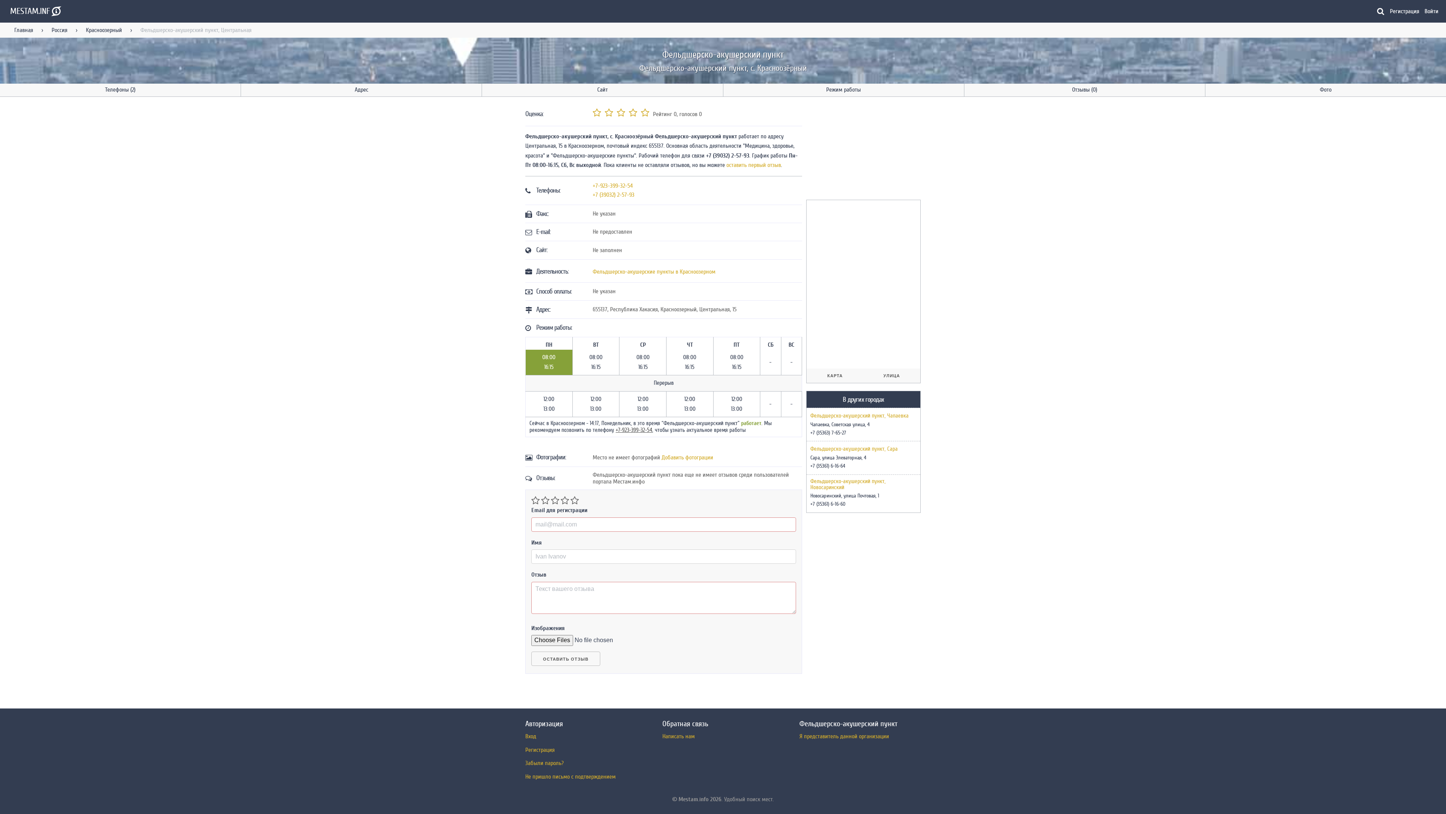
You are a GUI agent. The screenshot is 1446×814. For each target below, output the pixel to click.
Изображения (548, 628)
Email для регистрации (559, 510)
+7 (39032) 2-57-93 (614, 194)
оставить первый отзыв (753, 165)
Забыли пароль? (544, 763)
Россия (59, 30)
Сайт (602, 89)
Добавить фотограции (687, 457)
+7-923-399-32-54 (613, 185)
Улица (891, 375)
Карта (835, 375)
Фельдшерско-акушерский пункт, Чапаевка (859, 416)
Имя (536, 542)
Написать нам (678, 736)
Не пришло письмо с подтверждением (570, 776)
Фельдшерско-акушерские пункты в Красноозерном (654, 271)
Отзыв (538, 574)
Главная (23, 30)
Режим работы (843, 89)
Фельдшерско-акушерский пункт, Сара (854, 449)
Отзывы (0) (1084, 89)
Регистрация (1404, 11)
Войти (1431, 11)
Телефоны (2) (120, 89)
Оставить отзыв (566, 659)
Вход (530, 736)
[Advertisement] (862, 150)
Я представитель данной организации (844, 736)
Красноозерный (104, 30)
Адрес (361, 89)
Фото (1326, 89)
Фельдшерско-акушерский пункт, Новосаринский (848, 485)
